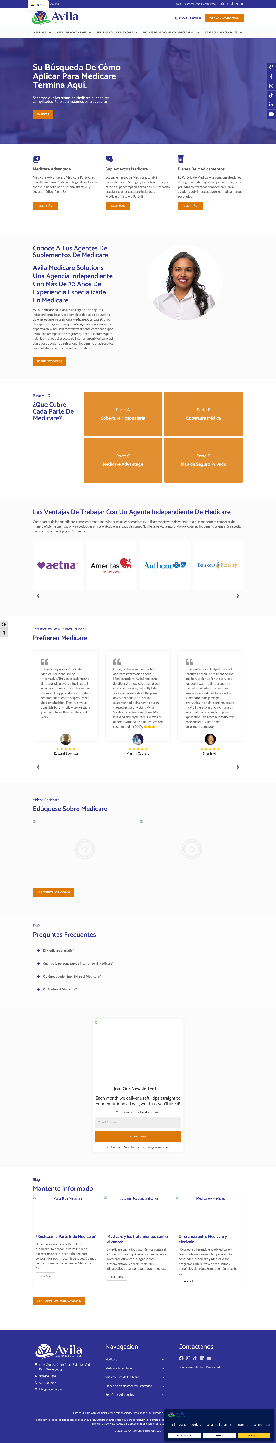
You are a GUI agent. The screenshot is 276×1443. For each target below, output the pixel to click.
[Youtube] (242, 4)
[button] (42, 32)
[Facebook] (222, 4)
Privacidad (213, 1367)
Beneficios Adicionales (221, 32)
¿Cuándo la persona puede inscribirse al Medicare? (78, 963)
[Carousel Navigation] (138, 596)
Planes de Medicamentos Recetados (169, 32)
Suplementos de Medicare (115, 32)
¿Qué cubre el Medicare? (59, 989)
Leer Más (45, 206)
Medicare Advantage (71, 32)
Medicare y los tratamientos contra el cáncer (137, 1239)
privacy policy (145, 1147)
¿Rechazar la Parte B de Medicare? (66, 1236)
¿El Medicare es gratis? (58, 950)
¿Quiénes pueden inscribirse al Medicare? (71, 976)
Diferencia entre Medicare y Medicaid (203, 1239)
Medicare (39, 32)
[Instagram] (227, 4)
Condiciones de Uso (191, 1367)
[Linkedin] (237, 4)
